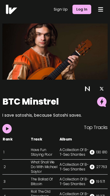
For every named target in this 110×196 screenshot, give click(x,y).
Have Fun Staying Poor (41, 152)
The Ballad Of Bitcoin (42, 181)
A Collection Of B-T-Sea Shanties (74, 152)
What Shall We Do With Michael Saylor (44, 167)
